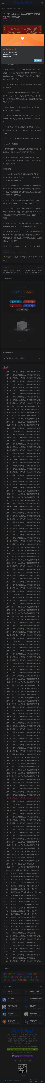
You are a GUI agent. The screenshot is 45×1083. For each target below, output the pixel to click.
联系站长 (38, 60)
